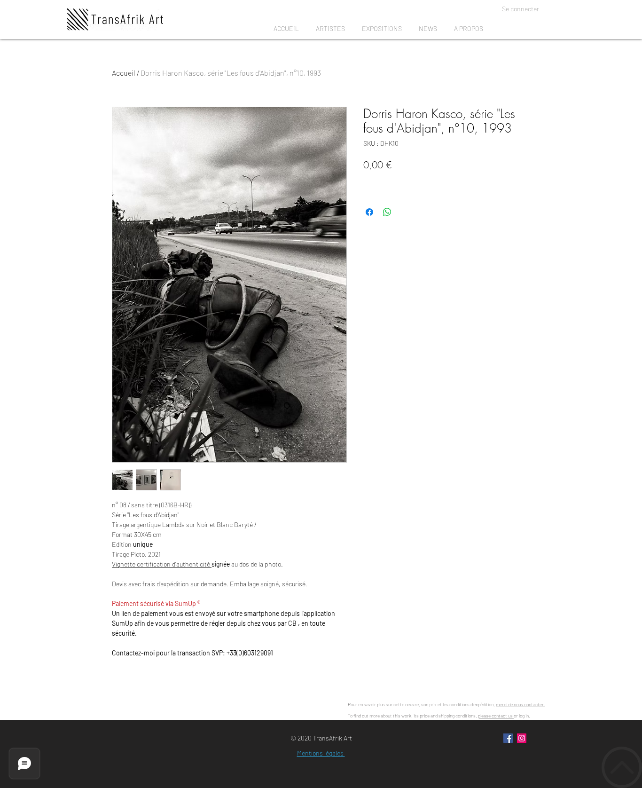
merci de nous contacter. (520, 704)
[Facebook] (508, 738)
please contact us (496, 715)
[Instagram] (521, 738)
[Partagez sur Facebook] (369, 212)
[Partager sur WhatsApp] (387, 212)
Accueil (123, 72)
